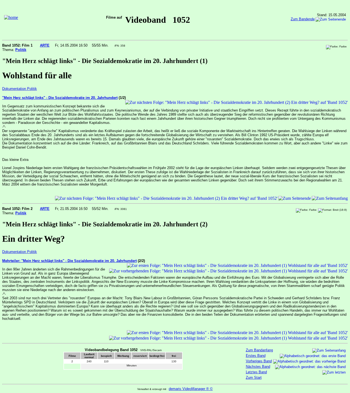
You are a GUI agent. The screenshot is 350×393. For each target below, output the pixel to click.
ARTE (44, 45)
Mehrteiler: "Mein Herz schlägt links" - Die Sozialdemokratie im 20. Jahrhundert (69, 261)
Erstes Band (256, 356)
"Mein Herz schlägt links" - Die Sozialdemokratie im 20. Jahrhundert (60, 98)
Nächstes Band (258, 366)
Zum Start (254, 377)
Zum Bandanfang (259, 350)
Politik (20, 50)
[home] (11, 17)
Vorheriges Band (259, 361)
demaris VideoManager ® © (191, 389)
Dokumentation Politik (19, 89)
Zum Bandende (303, 19)
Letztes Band (256, 372)
